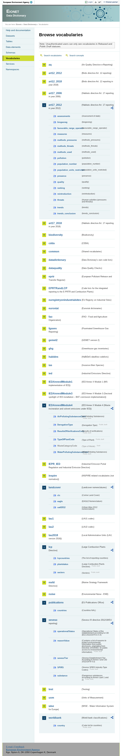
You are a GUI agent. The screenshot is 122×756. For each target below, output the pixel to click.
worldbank (55, 717)
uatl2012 (61, 507)
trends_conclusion (66, 213)
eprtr (51, 276)
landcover (55, 487)
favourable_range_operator (69, 128)
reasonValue (63, 640)
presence (61, 176)
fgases (53, 328)
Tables (9, 41)
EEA (18, 2)
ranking (61, 188)
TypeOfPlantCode (65, 439)
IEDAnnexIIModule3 (60, 393)
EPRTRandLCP (58, 288)
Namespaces (12, 69)
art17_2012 (55, 105)
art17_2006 (55, 93)
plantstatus (62, 564)
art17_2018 (55, 223)
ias (50, 365)
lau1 (51, 518)
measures (62, 134)
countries (62, 610)
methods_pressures (67, 140)
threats (60, 200)
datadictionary (57, 260)
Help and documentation (18, 30)
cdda (52, 243)
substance (62, 675)
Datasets (10, 36)
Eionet (18, 24)
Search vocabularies (53, 56)
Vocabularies (13, 58)
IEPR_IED (54, 464)
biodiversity (56, 235)
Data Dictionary (30, 24)
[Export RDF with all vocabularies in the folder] (112, 108)
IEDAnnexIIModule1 (60, 381)
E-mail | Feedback (15, 746)
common (54, 251)
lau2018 (53, 535)
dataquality (55, 268)
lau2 (51, 526)
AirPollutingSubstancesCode (69, 416)
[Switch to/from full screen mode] (100, 2)
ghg (51, 348)
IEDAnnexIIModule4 (60, 405)
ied (50, 373)
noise (52, 594)
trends (60, 207)
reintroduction (64, 194)
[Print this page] (96, 2)
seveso (53, 620)
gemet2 (53, 340)
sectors (60, 572)
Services (10, 64)
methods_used (64, 152)
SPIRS (60, 667)
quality (60, 182)
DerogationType (65, 425)
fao (50, 316)
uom (51, 697)
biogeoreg (62, 122)
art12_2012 (55, 73)
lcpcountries (63, 558)
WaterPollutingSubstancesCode (69, 452)
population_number (67, 164)
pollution (61, 158)
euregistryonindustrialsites (65, 300)
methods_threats (65, 146)
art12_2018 (55, 81)
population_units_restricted (69, 170)
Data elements (13, 47)
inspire (53, 475)
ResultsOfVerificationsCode (69, 431)
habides (53, 356)
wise (51, 706)
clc (58, 495)
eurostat (54, 308)
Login (90, 2)
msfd (52, 582)
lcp (50, 547)
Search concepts (76, 56)
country (61, 725)
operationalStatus (66, 631)
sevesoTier (62, 658)
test (51, 689)
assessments (63, 116)
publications (56, 602)
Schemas (10, 52)
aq (50, 64)
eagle (60, 501)
